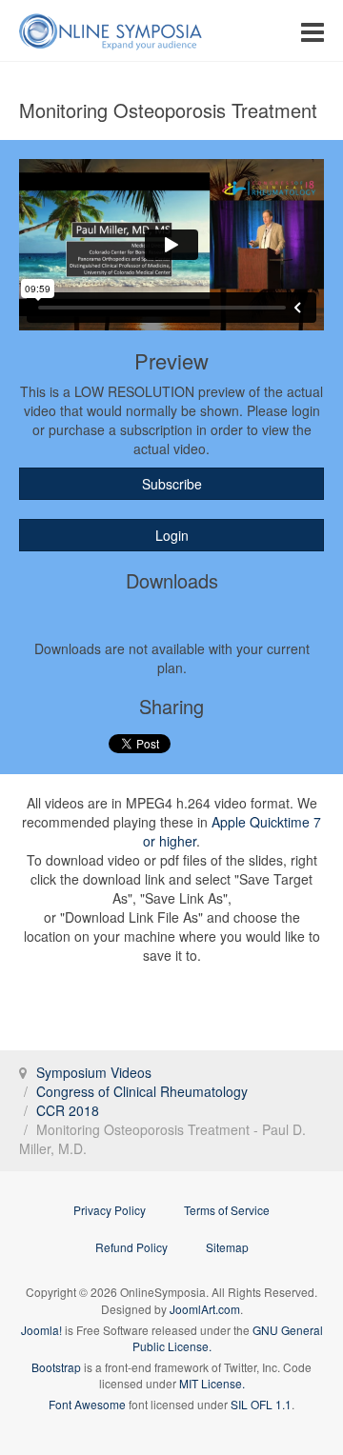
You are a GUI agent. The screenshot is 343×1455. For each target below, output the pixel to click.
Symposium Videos (93, 1072)
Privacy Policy (109, 1210)
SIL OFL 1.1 (261, 1404)
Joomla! (41, 1330)
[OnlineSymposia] (110, 31)
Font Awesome (87, 1404)
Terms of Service (227, 1210)
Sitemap (227, 1247)
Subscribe (172, 483)
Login (172, 535)
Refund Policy (131, 1247)
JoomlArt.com (205, 1309)
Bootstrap (56, 1367)
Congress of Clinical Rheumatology (142, 1091)
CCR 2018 (67, 1110)
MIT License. (212, 1383)
